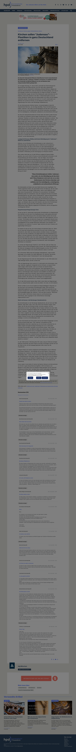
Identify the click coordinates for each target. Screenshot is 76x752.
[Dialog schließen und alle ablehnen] (48, 372)
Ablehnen (38, 377)
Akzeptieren (45, 377)
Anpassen (30, 377)
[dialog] (38, 376)
